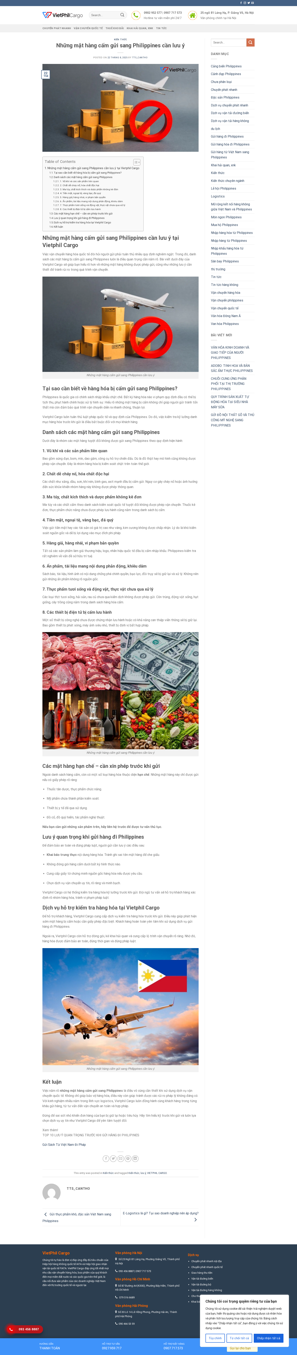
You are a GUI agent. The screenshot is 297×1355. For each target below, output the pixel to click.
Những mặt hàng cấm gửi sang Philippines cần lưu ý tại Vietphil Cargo (93, 168)
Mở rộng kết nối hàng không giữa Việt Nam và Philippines (231, 206)
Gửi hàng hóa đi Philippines (230, 144)
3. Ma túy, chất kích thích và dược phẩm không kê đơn (89, 189)
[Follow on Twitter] (249, 3)
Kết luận (58, 226)
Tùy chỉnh (215, 1338)
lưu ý (143, 1173)
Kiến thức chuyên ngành (227, 181)
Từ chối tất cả (239, 1338)
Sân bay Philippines (225, 261)
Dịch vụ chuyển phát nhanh (229, 105)
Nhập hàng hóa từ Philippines (232, 233)
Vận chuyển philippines (227, 300)
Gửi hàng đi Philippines (227, 136)
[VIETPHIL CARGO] (62, 15)
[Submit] (122, 15)
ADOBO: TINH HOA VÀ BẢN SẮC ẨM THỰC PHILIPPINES (232, 368)
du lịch (215, 129)
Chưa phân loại (221, 82)
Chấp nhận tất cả (268, 1338)
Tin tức (161, 28)
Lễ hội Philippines (223, 188)
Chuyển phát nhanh (56, 28)
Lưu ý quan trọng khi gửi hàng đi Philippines (79, 218)
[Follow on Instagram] (245, 3)
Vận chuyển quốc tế (88, 28)
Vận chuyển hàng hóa (225, 293)
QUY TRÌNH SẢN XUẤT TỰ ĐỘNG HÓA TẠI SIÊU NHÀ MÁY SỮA (230, 402)
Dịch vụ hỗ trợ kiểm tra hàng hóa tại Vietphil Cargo (82, 222)
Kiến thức (120, 39)
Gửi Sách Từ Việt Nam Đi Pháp (64, 1145)
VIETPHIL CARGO (157, 1173)
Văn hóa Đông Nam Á (226, 316)
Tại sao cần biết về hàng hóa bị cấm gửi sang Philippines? (88, 172)
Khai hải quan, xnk (140, 28)
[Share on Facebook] (106, 1158)
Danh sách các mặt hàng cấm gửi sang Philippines (83, 177)
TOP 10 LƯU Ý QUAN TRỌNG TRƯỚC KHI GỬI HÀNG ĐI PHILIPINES (90, 1135)
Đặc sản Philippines (225, 97)
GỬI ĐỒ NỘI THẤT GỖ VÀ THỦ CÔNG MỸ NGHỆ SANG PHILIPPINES (232, 420)
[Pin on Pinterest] (128, 1158)
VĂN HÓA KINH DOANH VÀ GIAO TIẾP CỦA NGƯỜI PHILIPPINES (230, 353)
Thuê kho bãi (114, 28)
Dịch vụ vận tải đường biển (230, 113)
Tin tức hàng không (224, 285)
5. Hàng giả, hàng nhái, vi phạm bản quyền (82, 197)
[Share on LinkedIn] (135, 1158)
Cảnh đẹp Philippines (226, 74)
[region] (244, 1321)
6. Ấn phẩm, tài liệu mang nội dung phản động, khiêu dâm (91, 201)
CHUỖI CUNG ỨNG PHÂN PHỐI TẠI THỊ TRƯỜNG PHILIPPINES (228, 384)
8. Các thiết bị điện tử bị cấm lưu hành (80, 209)
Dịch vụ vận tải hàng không (230, 121)
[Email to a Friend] (120, 1158)
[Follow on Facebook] (241, 3)
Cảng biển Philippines (226, 66)
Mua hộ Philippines (224, 225)
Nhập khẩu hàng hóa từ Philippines (227, 251)
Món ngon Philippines (226, 217)
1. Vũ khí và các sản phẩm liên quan (79, 181)
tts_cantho (140, 57)
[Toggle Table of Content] (134, 162)
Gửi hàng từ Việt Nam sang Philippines (230, 154)
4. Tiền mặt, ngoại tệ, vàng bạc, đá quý (80, 193)
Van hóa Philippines (225, 324)
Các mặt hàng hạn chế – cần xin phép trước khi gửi (83, 213)
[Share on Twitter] (113, 1158)
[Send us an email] (252, 3)
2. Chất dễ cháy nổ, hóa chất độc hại (79, 185)
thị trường (218, 269)
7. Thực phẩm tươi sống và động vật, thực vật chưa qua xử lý (92, 205)
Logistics (218, 196)
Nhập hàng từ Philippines (229, 241)
